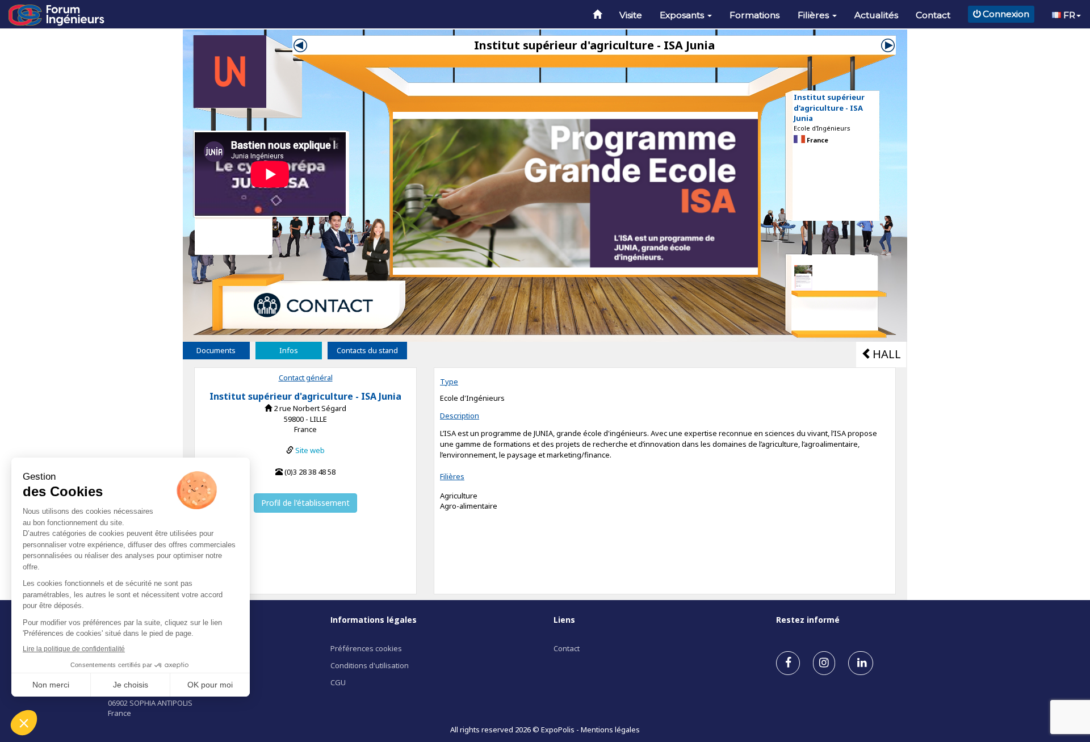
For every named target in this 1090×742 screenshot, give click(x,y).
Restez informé (808, 619)
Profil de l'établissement (305, 502)
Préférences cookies (366, 648)
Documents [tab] (216, 350)
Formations (754, 15)
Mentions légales (610, 729)
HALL (887, 354)
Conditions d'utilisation (369, 665)
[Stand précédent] (300, 44)
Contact (933, 15)
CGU (338, 682)
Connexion (1006, 14)
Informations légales (373, 619)
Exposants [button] (683, 15)
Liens (564, 619)
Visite (630, 15)
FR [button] (1068, 15)
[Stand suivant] (888, 44)
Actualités (876, 15)
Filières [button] (814, 15)
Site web (310, 450)
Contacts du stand (367, 350)
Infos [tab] (288, 350)
